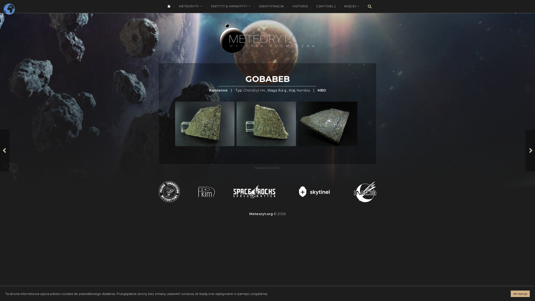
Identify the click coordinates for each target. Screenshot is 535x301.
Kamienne (218, 90)
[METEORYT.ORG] (267, 34)
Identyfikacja (271, 6)
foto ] (276, 167)
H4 (262, 90)
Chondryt (251, 90)
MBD (322, 90)
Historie (300, 6)
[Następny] (530, 150)
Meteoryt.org (261, 214)
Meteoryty (189, 6)
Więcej (350, 6)
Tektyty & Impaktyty (228, 6)
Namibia (303, 90)
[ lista (269, 167)
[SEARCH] (370, 7)
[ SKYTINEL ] (326, 6)
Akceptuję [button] (520, 293)
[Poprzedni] (4, 150)
